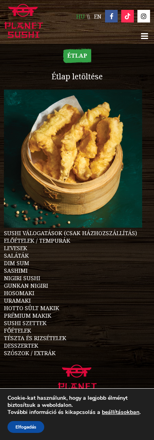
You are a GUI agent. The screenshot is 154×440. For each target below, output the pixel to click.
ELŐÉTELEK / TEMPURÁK (37, 240)
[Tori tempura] (73, 225)
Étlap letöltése (77, 76)
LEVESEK (15, 248)
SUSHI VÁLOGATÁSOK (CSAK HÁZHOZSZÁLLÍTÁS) (70, 233)
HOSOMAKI (19, 293)
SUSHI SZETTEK (25, 323)
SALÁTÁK (16, 255)
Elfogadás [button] (25, 427)
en (97, 16)
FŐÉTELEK (17, 330)
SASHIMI (16, 270)
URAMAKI (17, 300)
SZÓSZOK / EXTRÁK (30, 353)
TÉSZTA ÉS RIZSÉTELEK (35, 338)
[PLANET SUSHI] (23, 22)
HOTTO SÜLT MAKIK (31, 308)
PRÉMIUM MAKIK (27, 315)
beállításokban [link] (120, 412)
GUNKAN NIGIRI (26, 285)
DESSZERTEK (21, 345)
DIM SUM (16, 263)
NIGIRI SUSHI (22, 278)
